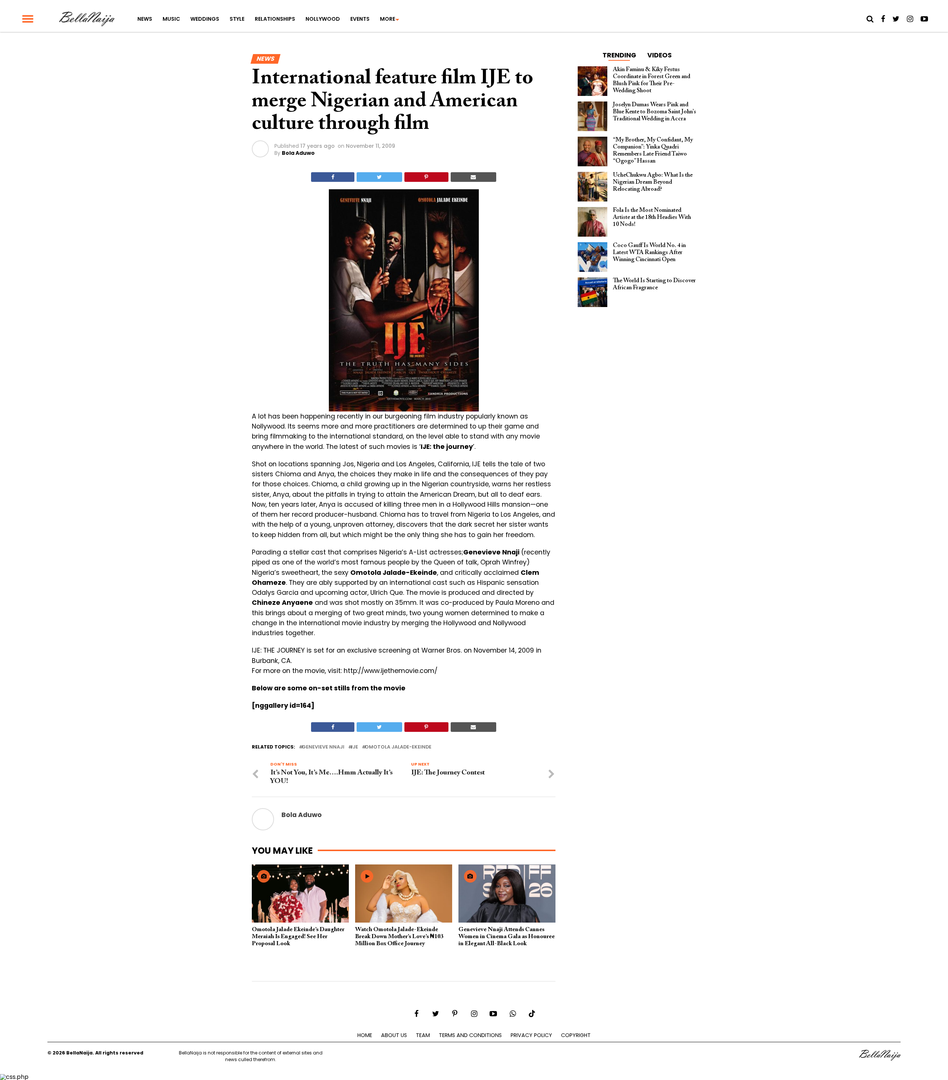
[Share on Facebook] (332, 177)
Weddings (204, 19)
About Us (394, 1035)
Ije (354, 747)
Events (360, 19)
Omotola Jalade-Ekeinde (398, 747)
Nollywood (323, 19)
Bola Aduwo (298, 153)
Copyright (576, 1035)
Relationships (275, 19)
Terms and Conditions (470, 1035)
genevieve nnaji (323, 747)
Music (171, 19)
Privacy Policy (531, 1035)
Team (423, 1035)
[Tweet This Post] (379, 177)
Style (237, 19)
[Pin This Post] (426, 177)
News (144, 19)
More (387, 19)
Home (364, 1035)
